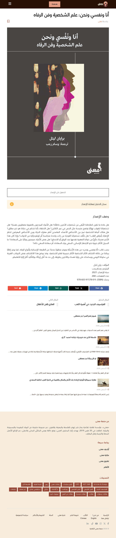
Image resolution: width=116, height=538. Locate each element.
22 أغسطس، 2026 (101, 347)
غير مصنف (22, 489)
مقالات (91, 494)
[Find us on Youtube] (96, 524)
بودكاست (65, 489)
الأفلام (106, 467)
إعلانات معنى (55, 484)
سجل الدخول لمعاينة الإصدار (94, 204)
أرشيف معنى (104, 449)
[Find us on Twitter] (104, 524)
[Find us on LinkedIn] (88, 524)
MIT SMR (86, 484)
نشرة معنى (61, 515)
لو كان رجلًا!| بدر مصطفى (87, 358)
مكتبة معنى (104, 455)
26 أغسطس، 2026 (101, 325)
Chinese (83, 518)
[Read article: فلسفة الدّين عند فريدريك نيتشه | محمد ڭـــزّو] (103, 340)
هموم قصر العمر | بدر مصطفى (85, 316)
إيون (46, 484)
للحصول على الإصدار (58, 192)
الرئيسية (106, 515)
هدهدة (54, 4)
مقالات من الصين (67, 494)
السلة (51, 515)
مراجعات (13, 489)
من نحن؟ (95, 515)
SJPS (77, 484)
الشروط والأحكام (38, 515)
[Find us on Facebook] (108, 524)
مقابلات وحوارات (102, 494)
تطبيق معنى (104, 461)
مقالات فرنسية (80, 494)
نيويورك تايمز (54, 494)
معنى (100, 22)
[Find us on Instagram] (101, 524)
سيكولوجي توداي (34, 489)
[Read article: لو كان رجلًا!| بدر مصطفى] (103, 361)
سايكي (46, 489)
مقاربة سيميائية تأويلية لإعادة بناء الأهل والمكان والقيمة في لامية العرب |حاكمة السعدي (62, 380)
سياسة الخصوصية (22, 515)
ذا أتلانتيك (55, 489)
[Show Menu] (9, 4)
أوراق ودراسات (67, 484)
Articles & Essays (100, 484)
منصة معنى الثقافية (96, 529)
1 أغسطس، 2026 (102, 389)
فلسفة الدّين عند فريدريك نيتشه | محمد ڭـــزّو (70, 337)
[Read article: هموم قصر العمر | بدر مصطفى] (103, 319)
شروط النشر (74, 515)
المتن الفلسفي (88, 489)
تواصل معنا (105, 518)
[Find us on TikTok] (92, 524)
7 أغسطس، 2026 (102, 368)
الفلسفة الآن (26, 484)
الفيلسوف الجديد (101, 489)
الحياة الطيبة (37, 484)
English (93, 518)
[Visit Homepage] (103, 4)
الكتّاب (85, 515)
